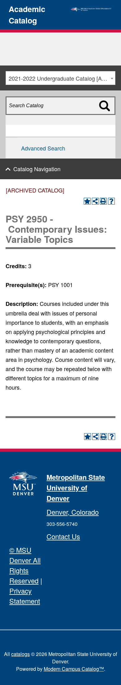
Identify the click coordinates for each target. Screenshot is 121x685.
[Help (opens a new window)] (111, 201)
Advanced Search (43, 148)
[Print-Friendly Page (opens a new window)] (103, 201)
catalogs (20, 654)
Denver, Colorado (73, 512)
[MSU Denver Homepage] (91, 8)
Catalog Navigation (36, 169)
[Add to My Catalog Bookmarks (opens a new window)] (87, 201)
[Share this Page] (95, 201)
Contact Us (63, 536)
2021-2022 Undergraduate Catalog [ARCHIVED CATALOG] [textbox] (62, 78)
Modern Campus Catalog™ (74, 668)
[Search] (108, 116)
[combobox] (60, 78)
